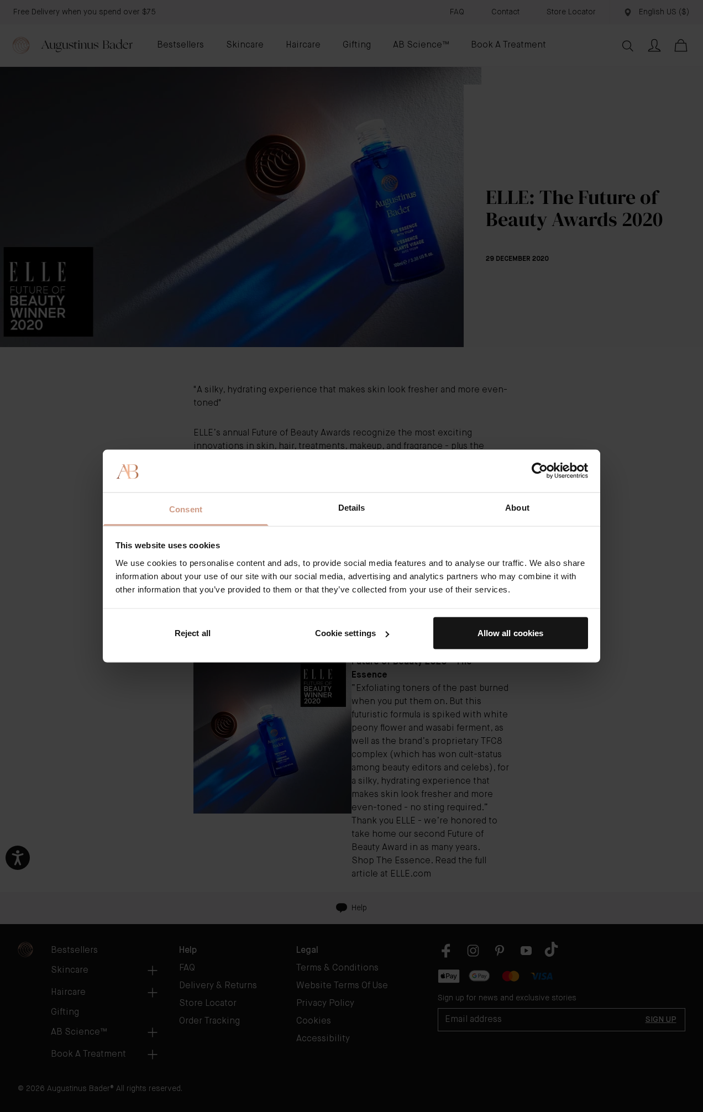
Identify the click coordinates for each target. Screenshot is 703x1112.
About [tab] (517, 507)
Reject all (193, 633)
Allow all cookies (511, 633)
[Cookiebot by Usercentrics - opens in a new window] (539, 471)
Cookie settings (345, 633)
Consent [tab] (185, 508)
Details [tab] (351, 507)
